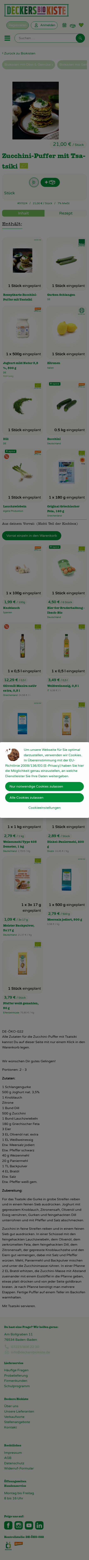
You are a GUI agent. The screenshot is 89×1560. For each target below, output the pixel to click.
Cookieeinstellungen (44, 808)
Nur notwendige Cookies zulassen (36, 786)
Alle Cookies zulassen (26, 798)
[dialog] (44, 780)
